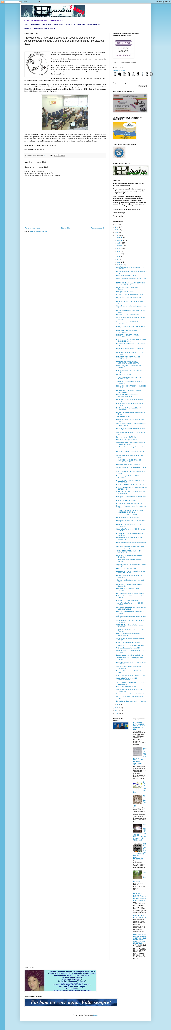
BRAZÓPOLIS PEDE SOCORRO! (126, 568)
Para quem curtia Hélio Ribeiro (126, 437)
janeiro (119, 704)
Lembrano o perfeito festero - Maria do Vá (129, 655)
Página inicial (65, 228)
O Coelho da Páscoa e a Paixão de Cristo (129, 294)
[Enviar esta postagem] (51, 155)
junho (119, 254)
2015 (117, 230)
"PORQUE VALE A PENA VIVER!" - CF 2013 (130, 645)
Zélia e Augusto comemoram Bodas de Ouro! (130, 675)
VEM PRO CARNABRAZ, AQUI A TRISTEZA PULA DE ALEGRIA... (130, 547)
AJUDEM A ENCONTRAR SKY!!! (126, 515)
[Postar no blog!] (57, 155)
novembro (120, 240)
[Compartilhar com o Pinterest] (64, 155)
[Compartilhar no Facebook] (62, 155)
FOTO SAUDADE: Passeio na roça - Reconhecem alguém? (127, 395)
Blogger (95, 1015)
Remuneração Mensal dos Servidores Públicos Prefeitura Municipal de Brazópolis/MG (139, 897)
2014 (117, 232)
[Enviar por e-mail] (55, 155)
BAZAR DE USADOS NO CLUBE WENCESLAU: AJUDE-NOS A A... (127, 362)
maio (118, 256)
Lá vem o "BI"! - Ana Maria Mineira (127, 600)
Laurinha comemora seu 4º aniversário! (128, 464)
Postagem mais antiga (98, 228)
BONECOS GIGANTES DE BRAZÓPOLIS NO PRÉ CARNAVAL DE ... (130, 572)
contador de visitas (119, 71)
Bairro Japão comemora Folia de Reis (128, 642)
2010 (117, 713)
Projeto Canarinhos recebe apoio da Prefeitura (131, 701)
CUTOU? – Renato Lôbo (124, 374)
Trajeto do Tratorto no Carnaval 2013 (128, 648)
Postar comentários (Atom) (38, 231)
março (119, 262)
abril (118, 259)
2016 (117, 227)
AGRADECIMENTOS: (123, 417)
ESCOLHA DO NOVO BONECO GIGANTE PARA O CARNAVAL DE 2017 (139, 726)
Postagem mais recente (32, 228)
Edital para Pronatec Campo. (125, 292)
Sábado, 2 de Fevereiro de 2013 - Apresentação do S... (127, 679)
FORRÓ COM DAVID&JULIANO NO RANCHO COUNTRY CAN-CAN (130, 283)
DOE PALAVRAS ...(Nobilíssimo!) (126, 440)
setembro (120, 246)
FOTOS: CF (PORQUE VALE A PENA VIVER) (130, 484)
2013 (117, 235)
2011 (117, 710)
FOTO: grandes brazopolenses (126, 687)
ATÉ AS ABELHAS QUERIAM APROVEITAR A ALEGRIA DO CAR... (130, 443)
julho (118, 251)
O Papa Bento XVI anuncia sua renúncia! (129, 503)
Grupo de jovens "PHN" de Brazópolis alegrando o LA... (128, 634)
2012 (117, 708)
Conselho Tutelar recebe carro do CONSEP (130, 694)
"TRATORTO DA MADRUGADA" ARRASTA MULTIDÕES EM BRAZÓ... (129, 511)
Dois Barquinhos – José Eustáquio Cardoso (130, 593)
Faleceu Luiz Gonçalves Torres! (126, 500)
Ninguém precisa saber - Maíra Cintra (128, 517)
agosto (119, 248)
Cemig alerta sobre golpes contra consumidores (126, 331)
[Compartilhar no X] (59, 155)
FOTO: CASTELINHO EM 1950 (126, 276)
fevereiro (119, 265)
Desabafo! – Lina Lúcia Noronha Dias (139, 916)
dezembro (120, 237)
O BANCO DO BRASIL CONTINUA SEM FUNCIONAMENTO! (128, 460)
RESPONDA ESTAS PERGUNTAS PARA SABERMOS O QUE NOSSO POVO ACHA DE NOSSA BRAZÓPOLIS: (139, 939)
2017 (117, 224)
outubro (119, 243)
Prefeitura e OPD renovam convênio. (127, 315)
